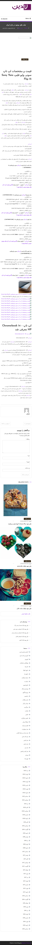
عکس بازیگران (24, 718)
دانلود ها (26, 674)
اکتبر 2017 (26, 859)
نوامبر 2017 (25, 855)
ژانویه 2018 (25, 848)
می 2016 (26, 910)
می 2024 (26, 770)
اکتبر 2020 (25, 807)
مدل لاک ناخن (25, 736)
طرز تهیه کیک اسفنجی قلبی (22, 636)
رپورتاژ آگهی (25, 692)
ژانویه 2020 (25, 818)
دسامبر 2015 (25, 929)
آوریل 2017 (25, 881)
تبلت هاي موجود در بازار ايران (19, 64)
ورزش (26, 755)
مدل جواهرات (25, 729)
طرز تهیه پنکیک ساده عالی (24, 608)
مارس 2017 (25, 884)
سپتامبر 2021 (25, 800)
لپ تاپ (26, 84)
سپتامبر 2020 (25, 811)
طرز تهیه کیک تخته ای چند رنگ (21, 625)
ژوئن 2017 (25, 873)
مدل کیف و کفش (24, 751)
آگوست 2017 (25, 866)
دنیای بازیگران (25, 678)
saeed (25, 521)
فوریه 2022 (25, 789)
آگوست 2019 (25, 829)
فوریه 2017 (25, 888)
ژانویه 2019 (25, 833)
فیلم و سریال (25, 725)
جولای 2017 (25, 870)
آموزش (26, 659)
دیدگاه (28, 439)
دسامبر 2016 (25, 896)
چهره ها (26, 759)
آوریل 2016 (25, 914)
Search (5, 19)
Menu (27, 18)
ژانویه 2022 (25, 792)
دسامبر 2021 (25, 796)
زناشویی (26, 696)
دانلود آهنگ (25, 670)
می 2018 (26, 840)
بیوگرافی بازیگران (24, 663)
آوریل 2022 (25, 781)
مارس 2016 (25, 918)
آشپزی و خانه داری (24, 655)
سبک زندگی (25, 703)
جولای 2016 (25, 903)
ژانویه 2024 (25, 778)
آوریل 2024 (25, 774)
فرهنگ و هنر (25, 722)
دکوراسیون (25, 685)
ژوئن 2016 (25, 907)
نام (28, 456)
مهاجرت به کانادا (5, 423)
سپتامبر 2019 (25, 826)
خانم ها (26, 667)
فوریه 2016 (25, 921)
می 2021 (26, 803)
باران (17, 61)
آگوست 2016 (25, 899)
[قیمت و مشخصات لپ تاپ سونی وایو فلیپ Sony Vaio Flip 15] (25, 286)
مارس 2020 (25, 815)
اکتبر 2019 (25, 822)
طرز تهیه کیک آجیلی (23, 640)
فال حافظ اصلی (26, 614)
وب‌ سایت (27, 468)
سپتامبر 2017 (25, 862)
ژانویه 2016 (25, 925)
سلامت (26, 711)
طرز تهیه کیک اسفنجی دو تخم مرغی (20, 633)
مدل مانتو (26, 744)
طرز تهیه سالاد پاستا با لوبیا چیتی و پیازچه (19, 524)
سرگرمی (26, 707)
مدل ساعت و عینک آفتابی (22, 733)
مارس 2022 (25, 785)
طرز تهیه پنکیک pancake (24, 566)
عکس (27, 714)
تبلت (12, 90)
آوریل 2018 (25, 844)
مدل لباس (26, 740)
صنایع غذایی (28, 423)
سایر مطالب (25, 59)
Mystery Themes (26, 943)
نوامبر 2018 (25, 837)
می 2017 (26, 877)
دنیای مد (26, 681)
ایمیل (28, 462)
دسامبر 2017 (25, 851)
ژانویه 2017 (25, 892)
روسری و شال (25, 689)
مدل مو (26, 747)
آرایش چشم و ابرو (24, 652)
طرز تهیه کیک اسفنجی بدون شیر (20, 629)
